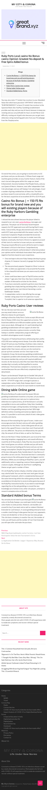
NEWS (6, 698)
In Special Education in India (13, 717)
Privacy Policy (8, 733)
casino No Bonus (25, 222)
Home (3, 696)
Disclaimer (7, 735)
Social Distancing (9, 724)
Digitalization (8, 721)
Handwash (7, 726)
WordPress (35, 784)
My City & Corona (7, 784)
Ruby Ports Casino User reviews (18, 86)
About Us (4, 730)
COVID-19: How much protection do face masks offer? (22, 710)
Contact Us (7, 737)
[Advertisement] (23, 146)
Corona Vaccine (9, 707)
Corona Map (5, 703)
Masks (6, 705)
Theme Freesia (27, 784)
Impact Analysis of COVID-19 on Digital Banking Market (23, 712)
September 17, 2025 (8, 66)
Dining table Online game (15, 88)
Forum (3, 714)
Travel (6, 700)
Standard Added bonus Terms (16, 91)
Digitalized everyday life (12, 719)
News (3, 52)
